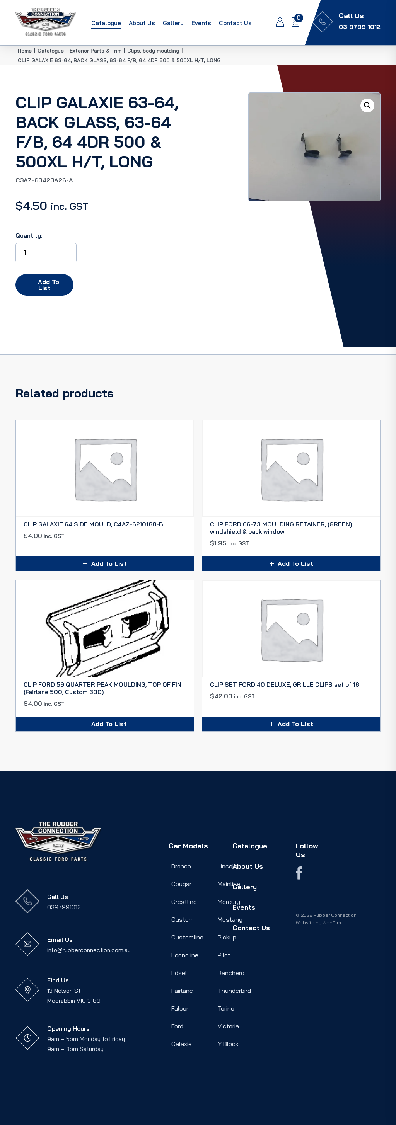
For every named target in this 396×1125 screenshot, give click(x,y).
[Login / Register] (276, 22)
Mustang (230, 919)
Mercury (229, 901)
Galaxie (181, 1044)
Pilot (224, 955)
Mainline (229, 884)
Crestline (184, 901)
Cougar (181, 884)
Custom (182, 919)
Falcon (180, 1008)
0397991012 (64, 907)
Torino (226, 1008)
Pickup (227, 937)
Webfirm (332, 923)
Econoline (184, 955)
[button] (367, 105)
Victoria (228, 1026)
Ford (177, 1026)
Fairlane (182, 990)
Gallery (173, 23)
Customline (187, 937)
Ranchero (231, 973)
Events (201, 23)
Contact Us (235, 23)
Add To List (48, 285)
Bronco (181, 866)
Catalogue (106, 23)
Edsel (179, 973)
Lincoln (227, 866)
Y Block (228, 1044)
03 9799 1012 (360, 27)
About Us (142, 23)
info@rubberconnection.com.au (89, 950)
